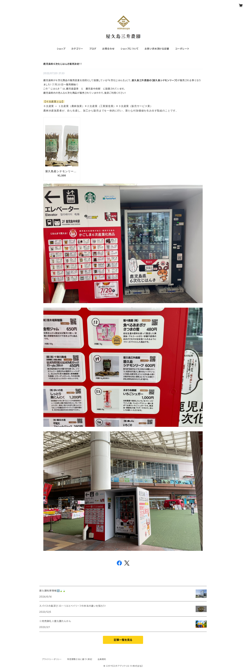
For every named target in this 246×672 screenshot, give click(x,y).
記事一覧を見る (123, 640)
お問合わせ (108, 48)
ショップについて (129, 48)
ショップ (61, 48)
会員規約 (102, 659)
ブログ (92, 48)
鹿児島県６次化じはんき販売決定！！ (62, 63)
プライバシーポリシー (52, 659)
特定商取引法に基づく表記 (79, 659)
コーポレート (182, 48)
